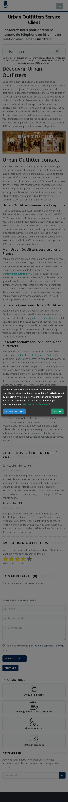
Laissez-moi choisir (14, 411)
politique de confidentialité (36, 404)
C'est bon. (57, 411)
